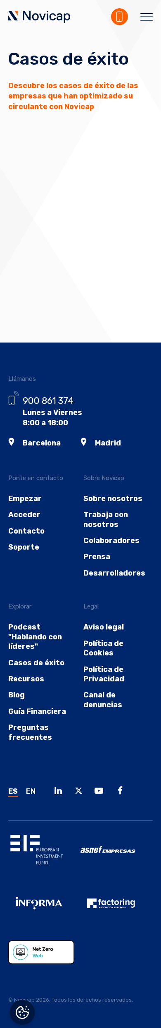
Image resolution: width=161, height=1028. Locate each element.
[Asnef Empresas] (116, 855)
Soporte (23, 547)
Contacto (26, 531)
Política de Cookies (103, 648)
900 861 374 (48, 400)
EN (31, 791)
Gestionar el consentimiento (22, 1012)
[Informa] (44, 909)
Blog (16, 694)
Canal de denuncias (102, 699)
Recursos (26, 678)
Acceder (24, 514)
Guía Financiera (37, 711)
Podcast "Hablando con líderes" (35, 636)
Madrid (108, 443)
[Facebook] (122, 791)
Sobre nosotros (112, 498)
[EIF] (44, 856)
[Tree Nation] (44, 958)
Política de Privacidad (103, 674)
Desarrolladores (114, 573)
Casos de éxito (36, 662)
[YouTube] (101, 791)
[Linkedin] (60, 791)
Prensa (96, 556)
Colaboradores (111, 540)
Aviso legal (103, 627)
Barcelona (42, 443)
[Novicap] (39, 18)
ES (13, 791)
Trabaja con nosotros (105, 519)
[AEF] (116, 909)
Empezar (25, 498)
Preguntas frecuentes (30, 732)
